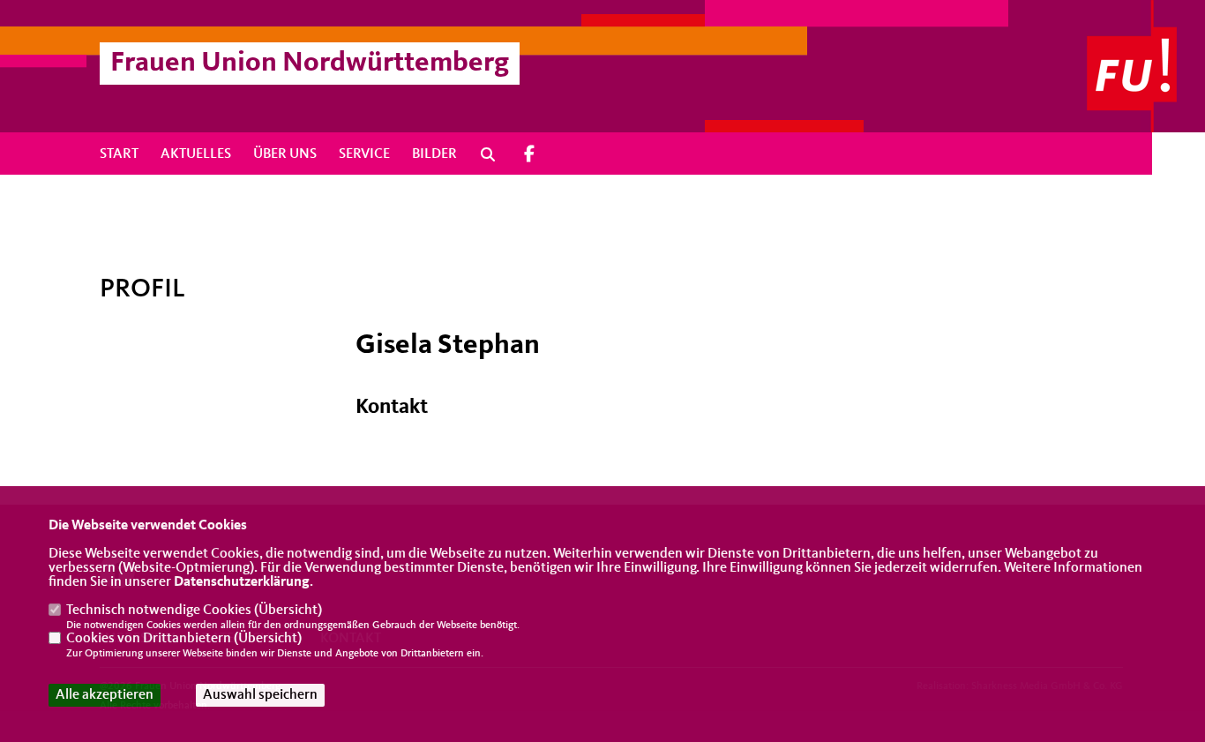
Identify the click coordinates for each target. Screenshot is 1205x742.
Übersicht (288, 610)
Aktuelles (196, 154)
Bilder (434, 154)
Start (119, 154)
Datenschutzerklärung (242, 582)
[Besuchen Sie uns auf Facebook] (529, 154)
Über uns (285, 154)
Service (364, 154)
